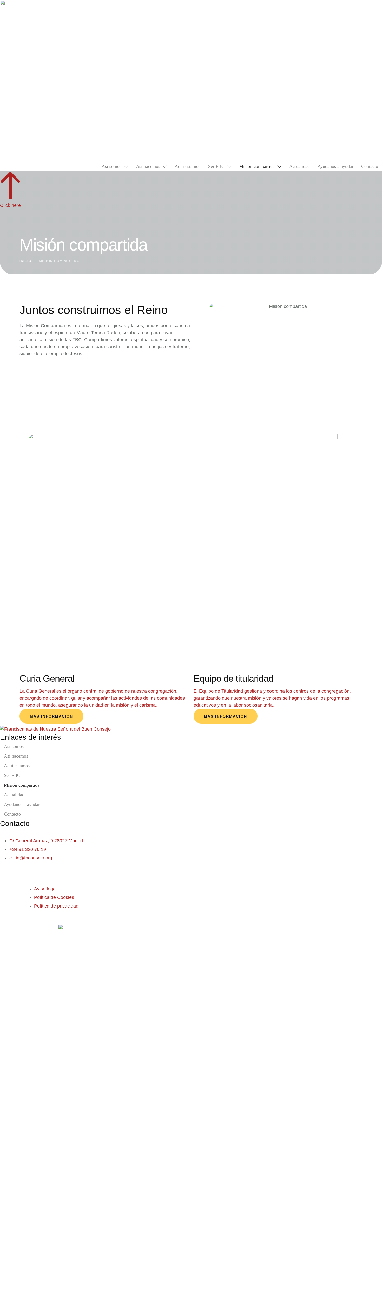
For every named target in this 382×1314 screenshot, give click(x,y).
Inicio (25, 261)
